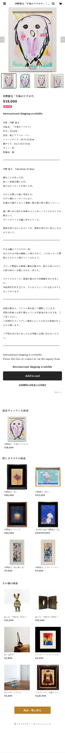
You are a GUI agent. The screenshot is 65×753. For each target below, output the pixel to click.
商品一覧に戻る (32, 710)
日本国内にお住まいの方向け (32, 385)
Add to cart (32, 375)
